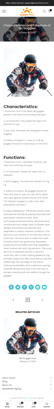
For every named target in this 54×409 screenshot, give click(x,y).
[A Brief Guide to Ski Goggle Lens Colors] (42, 300)
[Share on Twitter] (17, 287)
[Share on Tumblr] (31, 287)
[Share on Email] (44, 287)
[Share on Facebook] (11, 287)
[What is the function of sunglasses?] (13, 300)
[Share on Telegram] (37, 287)
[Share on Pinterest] (24, 287)
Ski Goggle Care (27, 358)
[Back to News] (28, 300)
